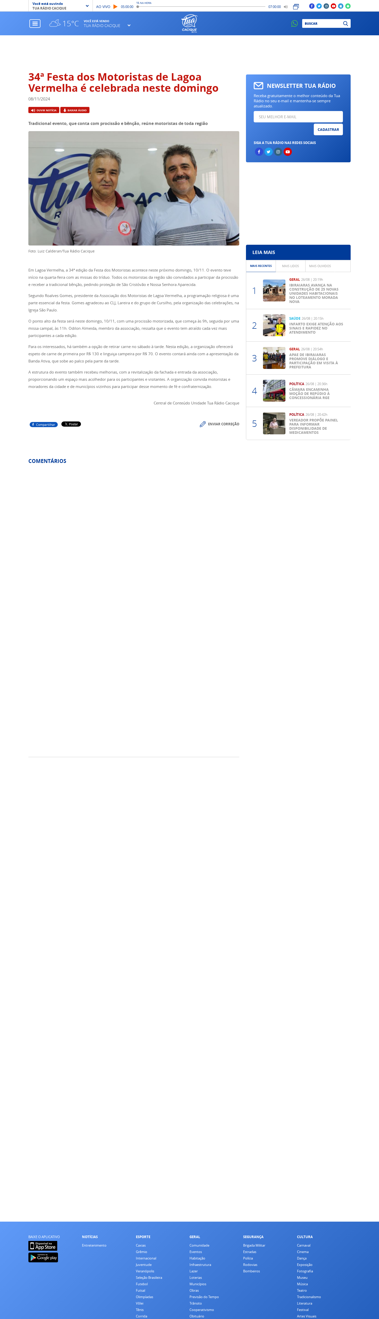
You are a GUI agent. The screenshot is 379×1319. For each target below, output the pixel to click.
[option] (261, 266)
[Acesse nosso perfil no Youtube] (333, 6)
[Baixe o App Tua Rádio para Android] (348, 6)
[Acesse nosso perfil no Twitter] (319, 6)
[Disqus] (133, 536)
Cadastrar (328, 129)
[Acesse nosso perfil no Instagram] (326, 6)
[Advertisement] (189, 53)
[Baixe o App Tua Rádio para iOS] (340, 6)
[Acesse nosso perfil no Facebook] (312, 6)
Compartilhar (45, 424)
